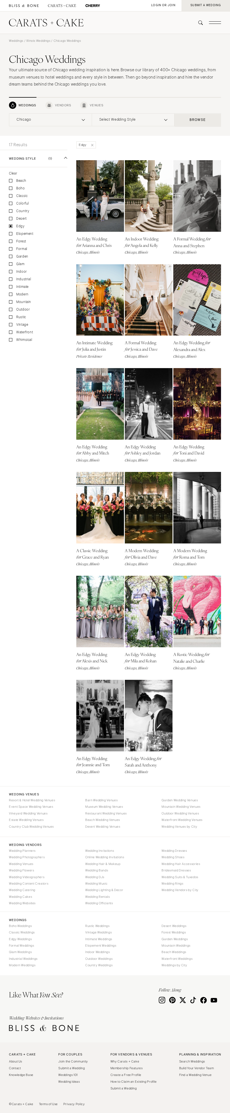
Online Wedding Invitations (104, 857)
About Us (15, 1061)
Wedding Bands (96, 870)
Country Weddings (98, 965)
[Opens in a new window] (24, 6)
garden (22, 256)
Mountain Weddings (176, 945)
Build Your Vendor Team (196, 1068)
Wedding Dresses (174, 850)
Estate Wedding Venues (26, 819)
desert (21, 219)
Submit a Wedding (71, 1068)
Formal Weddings (21, 945)
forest (21, 241)
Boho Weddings (20, 926)
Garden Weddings (175, 939)
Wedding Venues (21, 864)
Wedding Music (96, 883)
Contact (15, 1068)
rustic (21, 317)
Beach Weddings (174, 952)
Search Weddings (192, 1061)
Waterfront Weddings (177, 958)
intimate (22, 287)
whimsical (24, 340)
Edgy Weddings (20, 939)
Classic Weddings (22, 932)
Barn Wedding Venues (101, 800)
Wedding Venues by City (179, 826)
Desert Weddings (174, 926)
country (22, 211)
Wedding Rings (172, 883)
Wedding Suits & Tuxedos (180, 877)
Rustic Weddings (97, 926)
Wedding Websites (22, 903)
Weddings (16, 40)
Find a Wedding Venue (195, 1075)
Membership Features (127, 1068)
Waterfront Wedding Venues (182, 819)
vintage (22, 325)
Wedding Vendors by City (180, 890)
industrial (23, 279)
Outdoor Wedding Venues (180, 813)
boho (20, 188)
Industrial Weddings (23, 958)
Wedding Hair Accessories (181, 864)
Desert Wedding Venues (102, 826)
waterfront (24, 332)
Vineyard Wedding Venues (28, 813)
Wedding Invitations (99, 850)
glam (20, 264)
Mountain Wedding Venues (181, 806)
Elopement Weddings (100, 945)
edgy (20, 226)
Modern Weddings (22, 965)
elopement (24, 234)
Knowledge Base (21, 1075)
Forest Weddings (174, 932)
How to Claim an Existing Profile (134, 1081)
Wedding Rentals (97, 896)
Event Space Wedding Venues (31, 806)
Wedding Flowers (21, 870)
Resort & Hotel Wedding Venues (32, 800)
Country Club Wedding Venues (31, 826)
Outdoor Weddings (98, 958)
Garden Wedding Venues (180, 800)
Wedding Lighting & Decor (104, 890)
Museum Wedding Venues (104, 806)
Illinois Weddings (38, 40)
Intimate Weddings (98, 939)
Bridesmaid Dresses (176, 870)
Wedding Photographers (27, 857)
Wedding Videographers (26, 877)
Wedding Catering (22, 890)
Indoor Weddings (97, 952)
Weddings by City (174, 965)
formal (21, 249)
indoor (21, 272)
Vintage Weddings (98, 932)
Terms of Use (48, 1104)
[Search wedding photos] (92, 6)
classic (21, 196)
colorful (22, 203)
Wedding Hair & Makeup (102, 864)
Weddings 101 (68, 1075)
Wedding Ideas (69, 1081)
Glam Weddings (20, 952)
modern (22, 294)
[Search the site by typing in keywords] (198, 23)
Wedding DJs (94, 877)
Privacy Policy (74, 1104)
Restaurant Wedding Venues (106, 813)
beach (21, 181)
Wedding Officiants (99, 903)
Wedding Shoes (173, 857)
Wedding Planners (22, 850)
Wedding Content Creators (28, 883)
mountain (23, 302)
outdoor (23, 309)
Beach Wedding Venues (102, 819)
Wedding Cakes (20, 896)
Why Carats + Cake (125, 1061)
